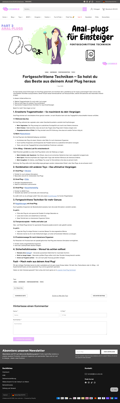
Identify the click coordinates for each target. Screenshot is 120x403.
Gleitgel (28, 253)
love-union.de (18, 398)
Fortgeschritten (64, 72)
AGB (3, 375)
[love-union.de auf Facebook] (84, 2)
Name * (15, 311)
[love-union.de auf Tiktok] (90, 2)
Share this (19, 288)
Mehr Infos (28, 1)
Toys (73, 72)
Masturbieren (25, 134)
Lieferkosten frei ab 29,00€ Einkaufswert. (13, 1)
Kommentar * (17, 320)
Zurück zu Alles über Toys (60, 296)
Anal (46, 72)
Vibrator (28, 171)
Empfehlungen (52, 196)
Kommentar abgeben (24, 339)
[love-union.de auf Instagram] (87, 2)
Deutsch (98, 1)
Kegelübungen (21, 204)
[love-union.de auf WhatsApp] (92, 2)
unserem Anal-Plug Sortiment (66, 270)
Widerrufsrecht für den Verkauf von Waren (15, 382)
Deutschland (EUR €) (110, 1)
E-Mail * (63, 311)
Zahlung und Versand (9, 388)
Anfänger (53, 72)
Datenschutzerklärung (9, 378)
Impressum (5, 372)
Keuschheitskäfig (31, 188)
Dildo (27, 179)
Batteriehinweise (7, 385)
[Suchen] (85, 9)
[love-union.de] (11, 9)
